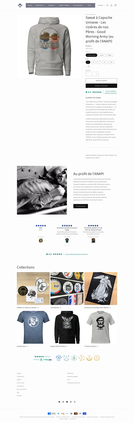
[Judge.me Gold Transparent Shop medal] (82, 358)
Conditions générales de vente (107, 417)
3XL (90, 66)
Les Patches (55, 307)
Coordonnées (73, 418)
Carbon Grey (91, 55)
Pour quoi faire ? (22, 389)
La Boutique (20, 376)
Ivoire (102, 55)
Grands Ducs (21, 346)
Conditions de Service (73, 383)
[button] (107, 5)
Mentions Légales (72, 376)
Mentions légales (64, 418)
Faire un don (20, 383)
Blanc (110, 55)
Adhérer (19, 379)
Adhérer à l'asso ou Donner (27, 307)
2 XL (111, 62)
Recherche (70, 373)
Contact (19, 395)
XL (104, 62)
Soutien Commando (28, 417)
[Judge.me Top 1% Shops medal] (89, 358)
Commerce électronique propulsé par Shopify (43, 417)
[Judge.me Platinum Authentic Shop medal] (66, 358)
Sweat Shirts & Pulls (58, 346)
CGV (68, 379)
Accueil (19, 373)
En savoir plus (80, 206)
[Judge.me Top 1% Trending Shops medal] (97, 358)
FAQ (18, 392)
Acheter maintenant (101, 86)
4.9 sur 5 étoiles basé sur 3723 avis (111, 92)
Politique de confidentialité (78, 417)
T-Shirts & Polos (90, 346)
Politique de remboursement (63, 417)
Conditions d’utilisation (92, 417)
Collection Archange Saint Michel (96, 307)
